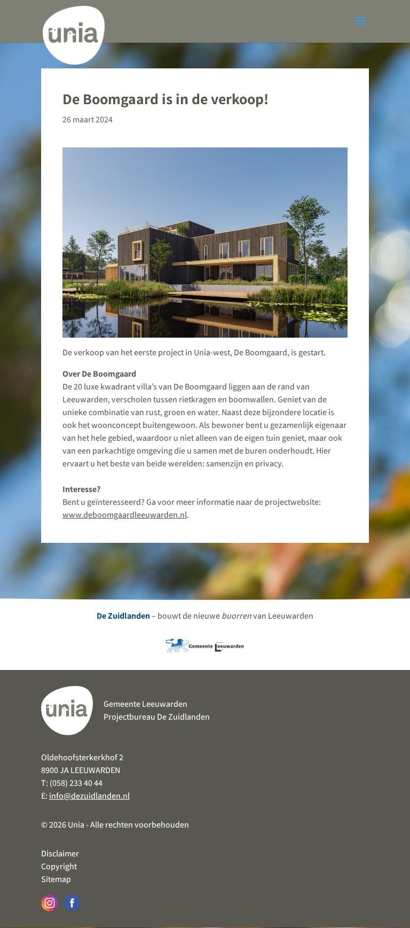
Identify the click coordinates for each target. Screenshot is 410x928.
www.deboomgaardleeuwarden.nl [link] (124, 514)
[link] (74, 31)
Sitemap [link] (56, 879)
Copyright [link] (59, 866)
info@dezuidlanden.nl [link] (89, 795)
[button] (360, 28)
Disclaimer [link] (60, 853)
